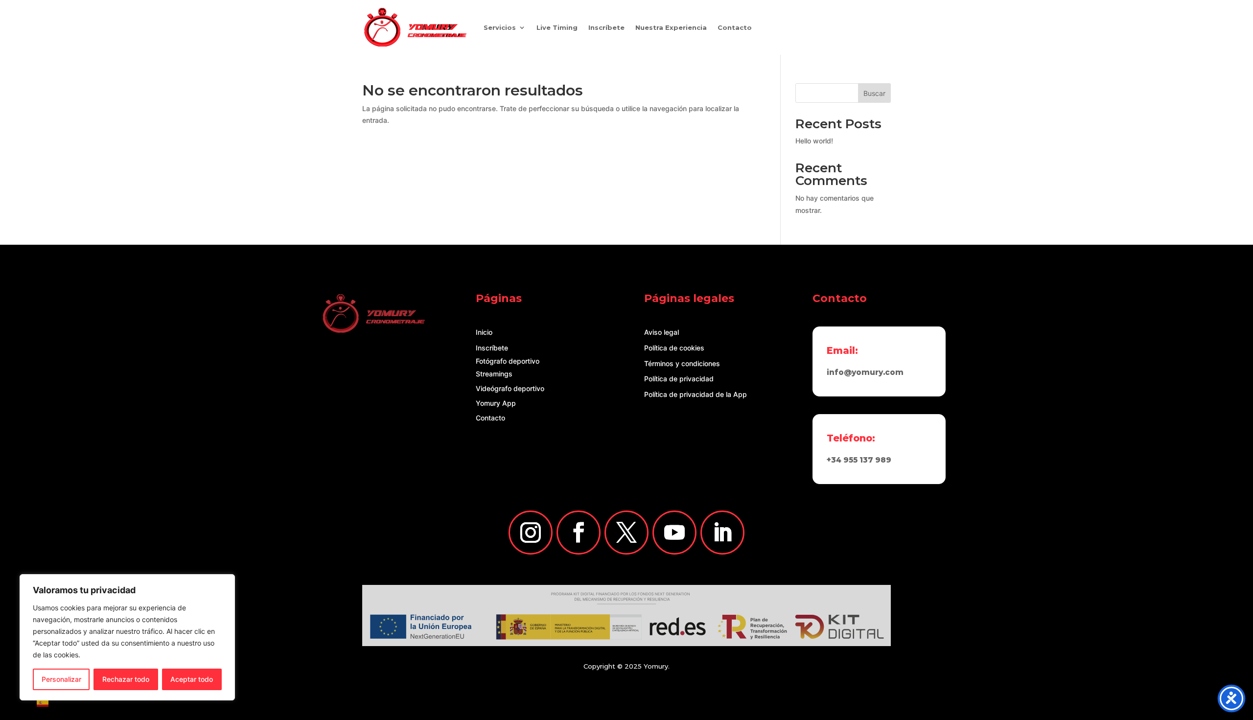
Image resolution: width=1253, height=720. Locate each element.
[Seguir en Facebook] (579, 533)
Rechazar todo (125, 679)
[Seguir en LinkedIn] (722, 533)
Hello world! (814, 141)
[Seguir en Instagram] (531, 533)
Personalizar (61, 679)
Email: (842, 350)
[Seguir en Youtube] (674, 533)
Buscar (874, 93)
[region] (127, 637)
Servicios (500, 27)
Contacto (735, 27)
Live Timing (557, 27)
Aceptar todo (191, 679)
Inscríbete (606, 27)
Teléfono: (851, 438)
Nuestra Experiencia (671, 27)
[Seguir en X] (626, 533)
